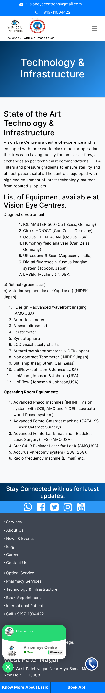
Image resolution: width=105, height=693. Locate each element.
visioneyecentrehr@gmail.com (54, 3)
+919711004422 (56, 12)
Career (12, 554)
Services (14, 521)
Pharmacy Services (23, 581)
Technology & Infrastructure (31, 589)
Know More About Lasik (25, 687)
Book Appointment (23, 597)
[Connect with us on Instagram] (68, 507)
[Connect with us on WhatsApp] (27, 507)
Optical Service (20, 572)
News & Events (20, 538)
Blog (10, 546)
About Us (14, 530)
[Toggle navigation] (94, 28)
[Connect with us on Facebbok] (41, 507)
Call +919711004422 (25, 613)
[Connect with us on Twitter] (54, 507)
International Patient (24, 605)
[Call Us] (91, 663)
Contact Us (16, 562)
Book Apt (76, 687)
